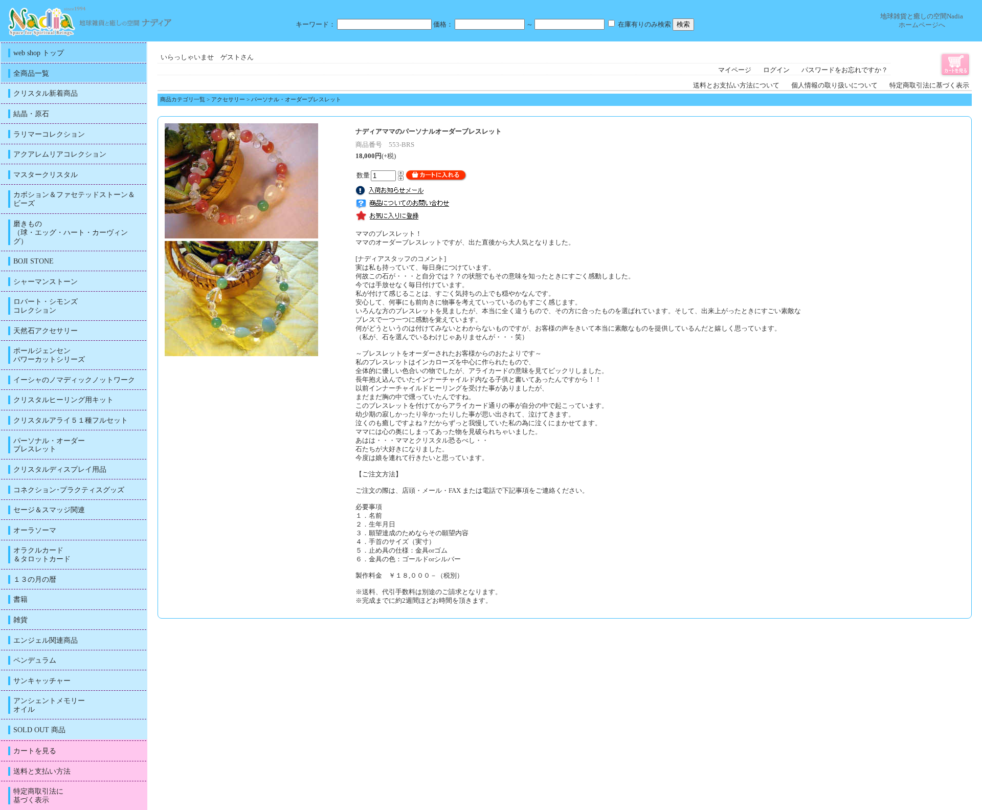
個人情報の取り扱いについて (834, 85)
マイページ (734, 70)
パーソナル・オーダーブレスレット (296, 99)
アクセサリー (228, 99)
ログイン (776, 70)
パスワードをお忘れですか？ (844, 70)
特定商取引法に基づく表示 (929, 85)
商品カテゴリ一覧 (182, 99)
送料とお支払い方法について (736, 85)
